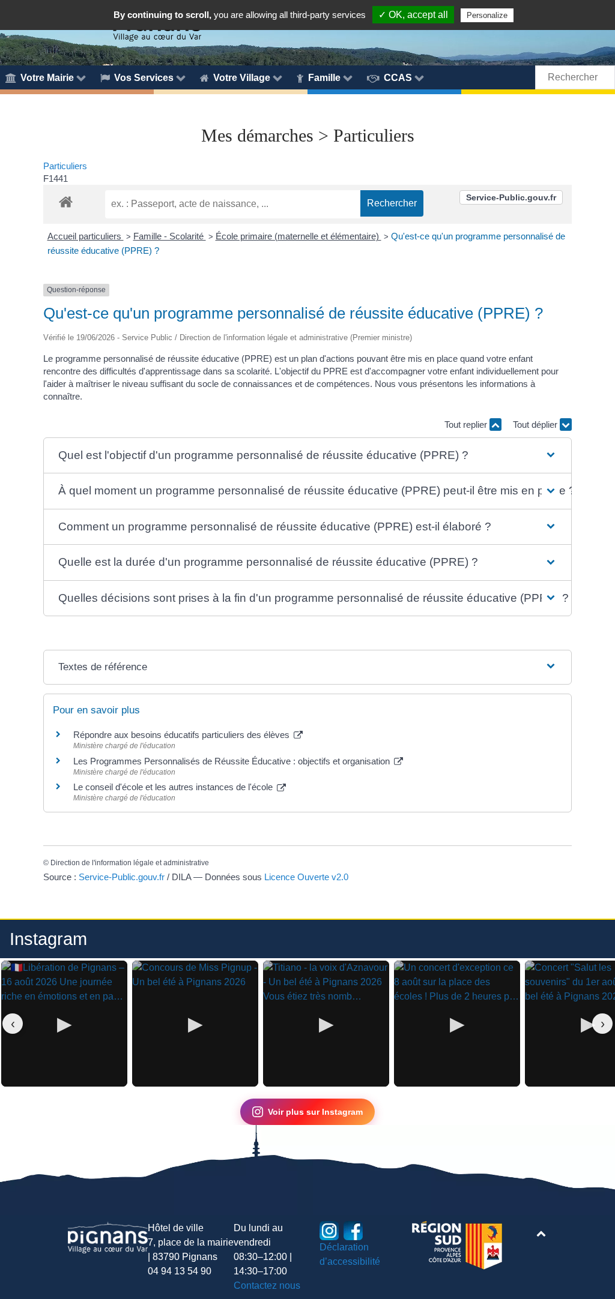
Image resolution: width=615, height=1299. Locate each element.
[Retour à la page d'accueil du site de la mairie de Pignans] (108, 1236)
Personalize (487, 15)
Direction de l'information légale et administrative (129, 863)
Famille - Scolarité (169, 236)
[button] (307, 455)
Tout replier (466, 424)
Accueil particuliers (85, 236)
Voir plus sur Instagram (315, 1112)
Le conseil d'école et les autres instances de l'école (174, 787)
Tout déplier (536, 424)
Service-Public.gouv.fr (511, 197)
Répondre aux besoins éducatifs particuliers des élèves (182, 735)
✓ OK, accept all (413, 15)
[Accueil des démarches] (65, 199)
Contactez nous (267, 1285)
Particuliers (65, 166)
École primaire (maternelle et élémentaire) (298, 236)
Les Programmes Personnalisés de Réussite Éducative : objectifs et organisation (232, 761)
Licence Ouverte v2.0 (306, 877)
